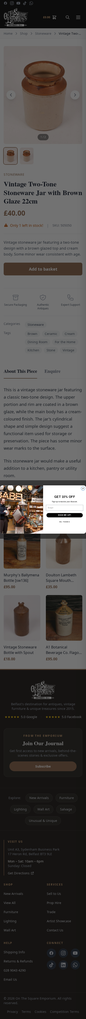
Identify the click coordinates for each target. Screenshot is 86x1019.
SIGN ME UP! (64, 515)
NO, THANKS (64, 522)
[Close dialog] (83, 488)
